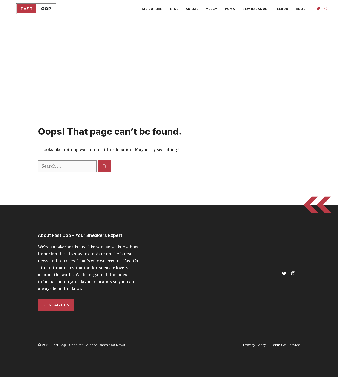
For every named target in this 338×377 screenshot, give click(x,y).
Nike (174, 9)
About (302, 9)
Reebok (282, 9)
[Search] (104, 166)
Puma (230, 9)
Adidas (192, 9)
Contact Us (56, 305)
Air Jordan (152, 9)
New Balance (254, 9)
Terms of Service (285, 345)
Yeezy (212, 9)
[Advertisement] (169, 73)
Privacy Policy (254, 345)
